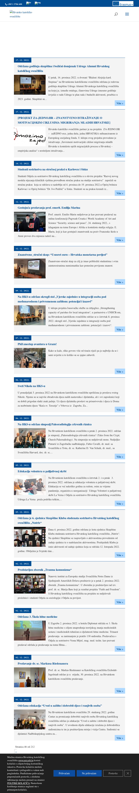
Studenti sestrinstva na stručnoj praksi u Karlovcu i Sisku (53, 169)
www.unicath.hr (25, 760)
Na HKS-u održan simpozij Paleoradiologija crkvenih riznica (55, 424)
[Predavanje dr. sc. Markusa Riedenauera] (31, 686)
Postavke (113, 773)
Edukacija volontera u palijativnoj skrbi (42, 471)
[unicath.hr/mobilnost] (123, 5)
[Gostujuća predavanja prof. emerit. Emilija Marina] (31, 231)
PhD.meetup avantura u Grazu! (37, 344)
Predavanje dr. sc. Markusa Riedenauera (43, 663)
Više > (120, 103)
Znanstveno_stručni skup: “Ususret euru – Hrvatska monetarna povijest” (62, 254)
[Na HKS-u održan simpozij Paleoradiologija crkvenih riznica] (31, 447)
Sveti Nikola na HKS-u (31, 386)
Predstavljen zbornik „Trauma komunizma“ (45, 570)
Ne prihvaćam (89, 773)
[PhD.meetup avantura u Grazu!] (31, 367)
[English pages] (38, 2)
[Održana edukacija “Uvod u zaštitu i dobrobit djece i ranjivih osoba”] (31, 728)
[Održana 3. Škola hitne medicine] (31, 640)
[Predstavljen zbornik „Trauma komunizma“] (31, 593)
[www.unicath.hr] (28, 2)
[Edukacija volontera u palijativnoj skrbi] (31, 494)
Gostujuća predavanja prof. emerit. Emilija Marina (49, 207)
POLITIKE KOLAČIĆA (18, 783)
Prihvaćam (64, 773)
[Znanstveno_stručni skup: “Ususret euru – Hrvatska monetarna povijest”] (31, 278)
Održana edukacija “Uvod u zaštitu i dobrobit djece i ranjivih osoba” (60, 705)
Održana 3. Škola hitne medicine (37, 616)
